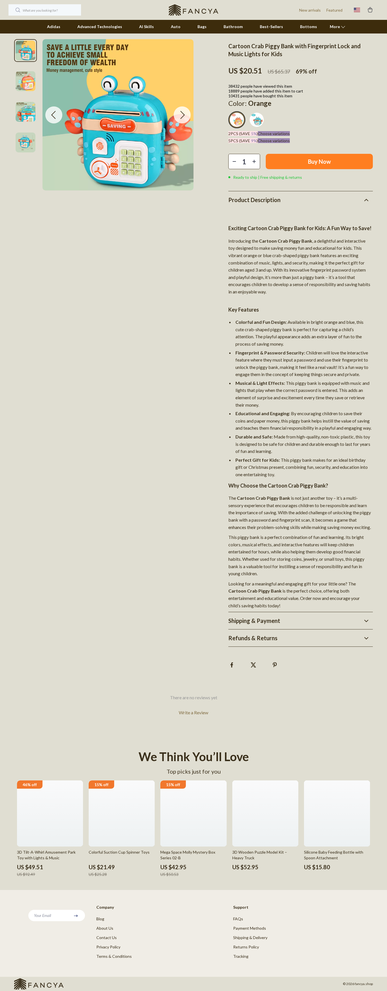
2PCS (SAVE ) (243, 133)
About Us (104, 928)
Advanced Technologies (99, 26)
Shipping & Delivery (250, 937)
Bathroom (233, 26)
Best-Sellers (271, 26)
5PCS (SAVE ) (243, 140)
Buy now (319, 161)
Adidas (53, 26)
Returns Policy (246, 946)
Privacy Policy (108, 946)
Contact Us (106, 937)
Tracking (240, 956)
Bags (202, 26)
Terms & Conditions (114, 956)
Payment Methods (249, 928)
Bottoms (308, 26)
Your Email (42, 915)
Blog (100, 918)
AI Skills (146, 26)
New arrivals (310, 10)
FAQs (238, 918)
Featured (334, 10)
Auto (175, 26)
